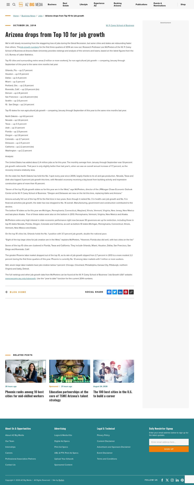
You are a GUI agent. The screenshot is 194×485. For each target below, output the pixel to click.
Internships (10, 446)
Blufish (61, 480)
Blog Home (18, 292)
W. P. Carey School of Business (120, 25)
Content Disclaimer (106, 441)
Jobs (40, 15)
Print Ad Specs (61, 446)
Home (16, 15)
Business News (28, 15)
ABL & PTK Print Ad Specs (66, 452)
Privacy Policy (103, 435)
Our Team (9, 441)
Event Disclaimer (104, 452)
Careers (8, 452)
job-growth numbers (29, 47)
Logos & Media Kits (63, 435)
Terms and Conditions (107, 458)
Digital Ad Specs (62, 441)
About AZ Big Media (14, 435)
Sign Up (169, 449)
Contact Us (10, 464)
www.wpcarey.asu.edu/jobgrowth (20, 278)
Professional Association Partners (20, 458)
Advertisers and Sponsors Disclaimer (114, 446)
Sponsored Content (63, 464)
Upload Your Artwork (63, 458)
